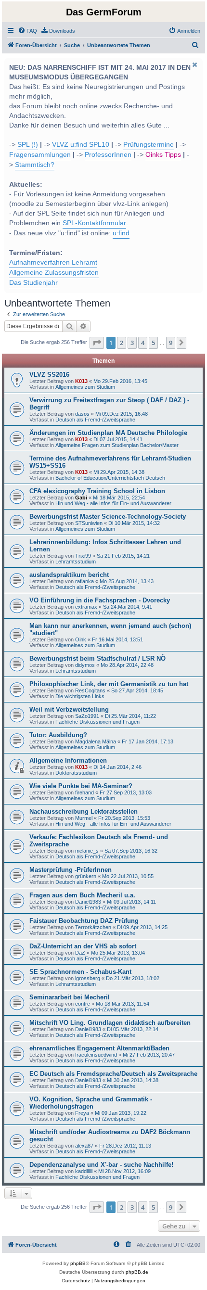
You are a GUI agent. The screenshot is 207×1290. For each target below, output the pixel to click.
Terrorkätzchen (93, 927)
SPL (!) (27, 144)
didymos (85, 665)
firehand (84, 792)
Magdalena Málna (95, 741)
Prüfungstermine (148, 144)
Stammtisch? (34, 164)
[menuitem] (27, 31)
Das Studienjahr (33, 282)
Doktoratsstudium (76, 773)
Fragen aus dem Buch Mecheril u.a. (82, 895)
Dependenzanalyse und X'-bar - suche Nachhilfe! (101, 1164)
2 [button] (121, 342)
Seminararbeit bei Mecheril (69, 997)
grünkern (85, 876)
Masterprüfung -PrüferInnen (70, 869)
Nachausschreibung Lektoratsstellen (83, 811)
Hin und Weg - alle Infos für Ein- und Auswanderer (113, 503)
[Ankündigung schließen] (194, 64)
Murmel (83, 818)
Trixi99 (83, 556)
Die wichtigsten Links (79, 696)
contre (82, 1004)
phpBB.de (137, 1272)
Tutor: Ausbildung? (58, 735)
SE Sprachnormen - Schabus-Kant (80, 971)
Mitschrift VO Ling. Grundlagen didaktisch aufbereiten (110, 1022)
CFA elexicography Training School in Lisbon (97, 491)
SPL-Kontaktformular (94, 223)
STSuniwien (89, 523)
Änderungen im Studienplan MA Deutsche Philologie (108, 432)
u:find (121, 233)
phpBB (78, 1263)
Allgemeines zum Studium (85, 387)
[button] (97, 342)
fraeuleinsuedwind (96, 1055)
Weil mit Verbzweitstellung (69, 709)
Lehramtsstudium (75, 561)
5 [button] (153, 342)
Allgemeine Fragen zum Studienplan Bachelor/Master (117, 445)
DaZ (80, 953)
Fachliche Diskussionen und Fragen (97, 722)
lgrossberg (87, 978)
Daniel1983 (88, 902)
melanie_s (87, 851)
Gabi (81, 497)
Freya (82, 1113)
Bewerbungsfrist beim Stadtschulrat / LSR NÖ (97, 658)
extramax (86, 607)
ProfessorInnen (108, 154)
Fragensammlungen (40, 154)
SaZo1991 (87, 716)
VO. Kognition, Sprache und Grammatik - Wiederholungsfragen (90, 1103)
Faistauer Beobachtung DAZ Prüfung (84, 920)
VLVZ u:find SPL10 (80, 144)
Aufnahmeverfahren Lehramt (53, 262)
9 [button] (170, 342)
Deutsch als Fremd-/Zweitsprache (95, 419)
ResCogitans (90, 690)
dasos (82, 414)
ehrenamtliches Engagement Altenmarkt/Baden (99, 1048)
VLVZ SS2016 (49, 374)
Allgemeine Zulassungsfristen (54, 272)
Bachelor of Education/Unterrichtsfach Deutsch (110, 478)
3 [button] (132, 342)
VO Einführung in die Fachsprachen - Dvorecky (99, 600)
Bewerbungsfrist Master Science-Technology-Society (107, 516)
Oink (80, 639)
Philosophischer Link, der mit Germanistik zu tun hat (108, 684)
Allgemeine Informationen (68, 760)
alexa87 (84, 1146)
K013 (81, 381)
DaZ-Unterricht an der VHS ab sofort (82, 946)
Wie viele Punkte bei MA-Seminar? (80, 786)
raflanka (84, 581)
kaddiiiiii (83, 1171)
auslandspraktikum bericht (69, 574)
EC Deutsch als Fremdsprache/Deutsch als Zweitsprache (113, 1073)
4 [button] (142, 342)
